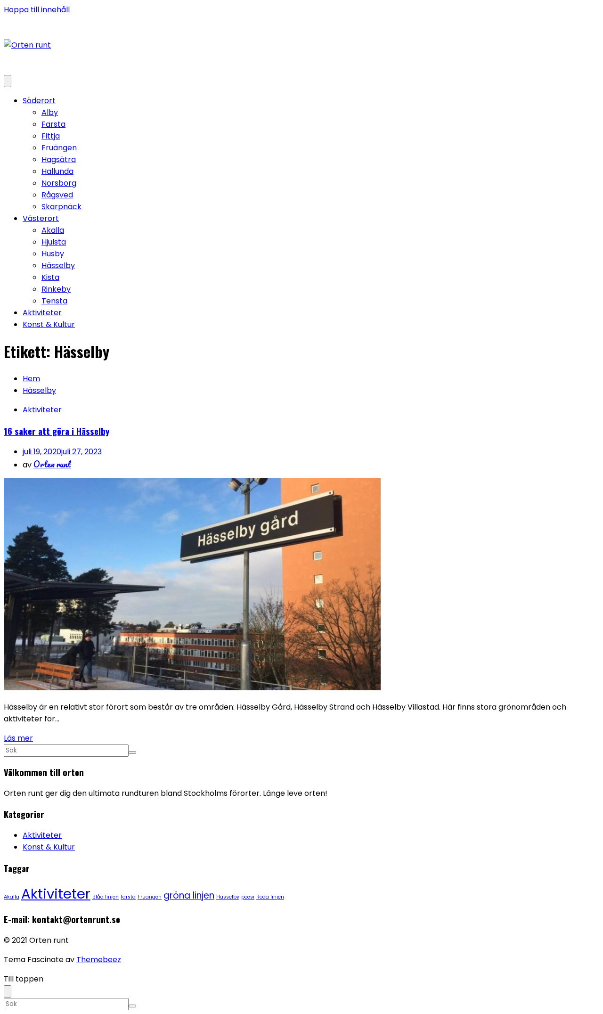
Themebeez (98, 959)
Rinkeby (56, 289)
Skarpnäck (61, 206)
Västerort (41, 218)
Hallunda (57, 171)
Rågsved (57, 194)
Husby (52, 253)
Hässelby (58, 265)
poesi (247, 896)
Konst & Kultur (49, 324)
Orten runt (52, 464)
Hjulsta (53, 242)
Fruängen (59, 147)
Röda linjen (270, 896)
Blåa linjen (105, 896)
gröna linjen (188, 895)
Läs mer (18, 738)
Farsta (53, 124)
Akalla (52, 230)
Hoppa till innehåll (37, 9)
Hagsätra (58, 159)
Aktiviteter (42, 312)
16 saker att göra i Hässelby (56, 431)
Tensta (54, 300)
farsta (128, 896)
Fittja (50, 136)
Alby (49, 112)
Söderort (39, 100)
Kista (50, 277)
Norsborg (58, 183)
